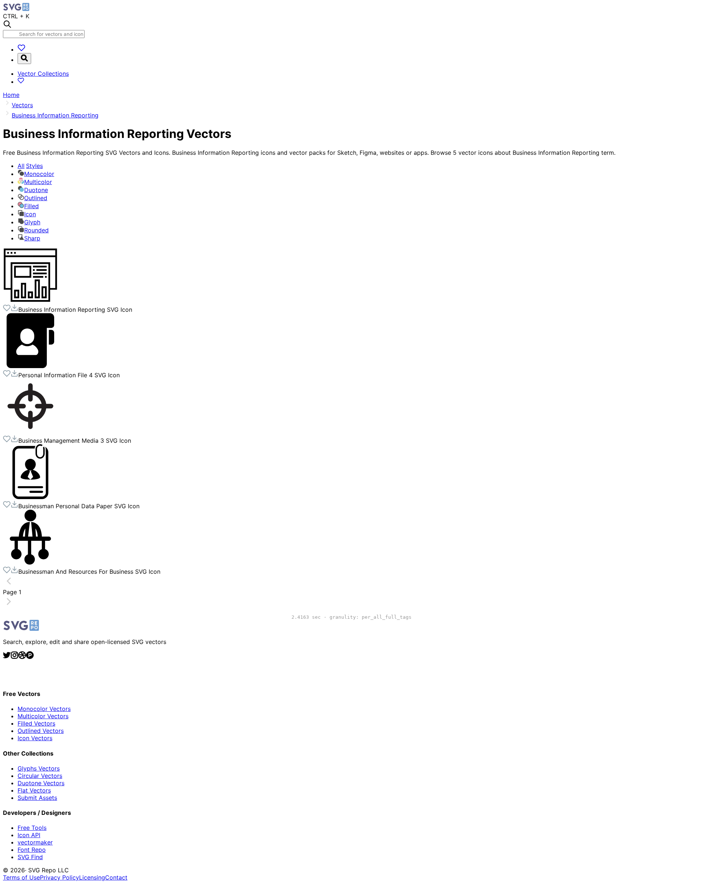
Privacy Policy (59, 877)
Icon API (29, 835)
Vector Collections (43, 73)
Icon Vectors (35, 738)
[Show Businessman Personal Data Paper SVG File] (30, 497)
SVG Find (30, 857)
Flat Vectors (34, 790)
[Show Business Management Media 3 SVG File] (30, 431)
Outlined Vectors (41, 730)
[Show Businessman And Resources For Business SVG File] (30, 562)
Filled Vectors (36, 723)
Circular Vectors (40, 775)
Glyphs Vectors (39, 768)
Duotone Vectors (41, 783)
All (30, 165)
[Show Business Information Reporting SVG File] (30, 300)
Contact (116, 877)
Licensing (92, 877)
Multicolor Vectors (43, 716)
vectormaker (35, 842)
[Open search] (24, 58)
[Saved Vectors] (21, 49)
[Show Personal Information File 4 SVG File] (30, 366)
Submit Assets (37, 797)
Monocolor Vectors (44, 708)
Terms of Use (21, 877)
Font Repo (32, 849)
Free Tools (32, 827)
